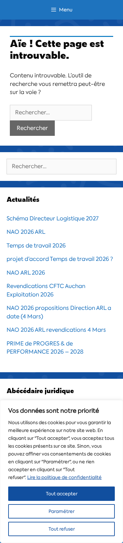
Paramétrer (61, 511)
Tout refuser (62, 529)
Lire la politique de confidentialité (64, 477)
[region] (61, 471)
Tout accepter (61, 494)
